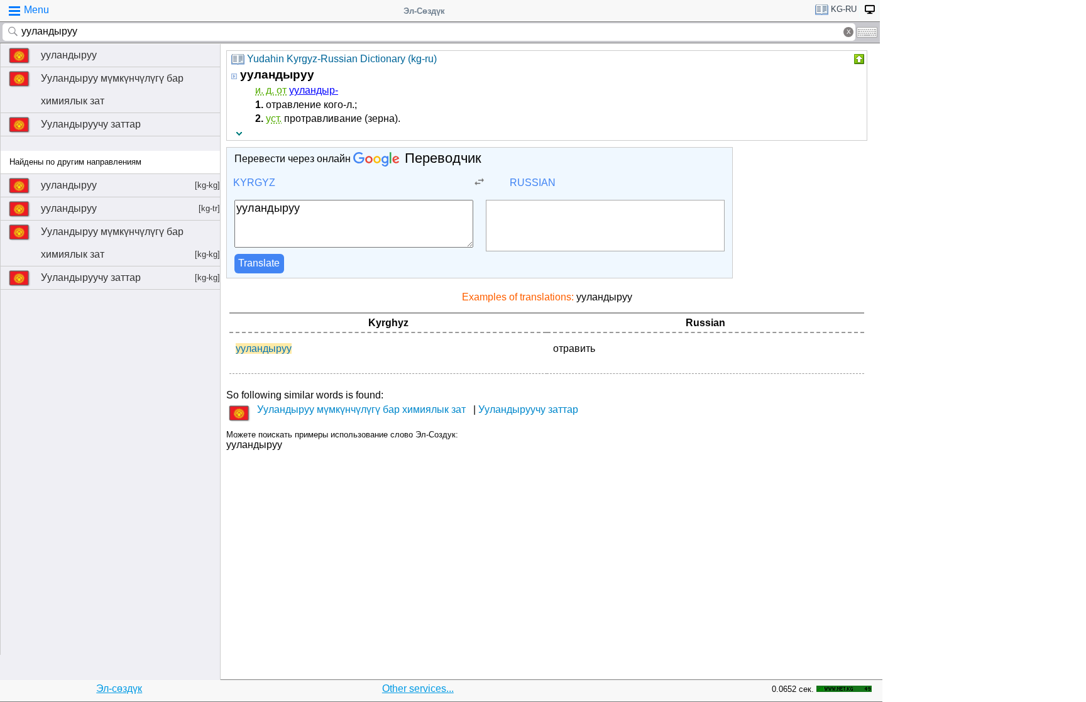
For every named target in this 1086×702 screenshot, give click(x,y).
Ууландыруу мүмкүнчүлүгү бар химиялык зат (112, 89)
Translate (259, 263)
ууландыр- (313, 90)
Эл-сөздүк (119, 688)
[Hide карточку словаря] (858, 59)
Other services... (418, 688)
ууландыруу (69, 55)
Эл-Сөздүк (424, 11)
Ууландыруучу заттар (91, 124)
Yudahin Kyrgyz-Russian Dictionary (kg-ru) (342, 58)
